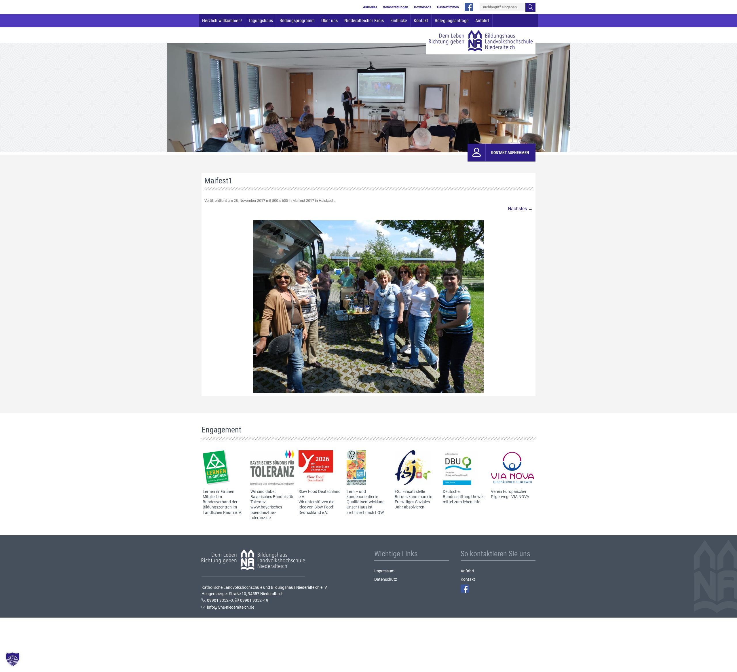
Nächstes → (520, 208)
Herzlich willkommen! (222, 20)
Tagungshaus (260, 20)
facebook (469, 7)
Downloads (422, 7)
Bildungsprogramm (297, 20)
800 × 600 (280, 200)
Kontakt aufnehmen (510, 152)
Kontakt (421, 20)
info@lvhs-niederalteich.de (230, 607)
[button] (12, 659)
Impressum (384, 571)
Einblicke (398, 20)
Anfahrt (482, 20)
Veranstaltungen (395, 7)
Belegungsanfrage (452, 20)
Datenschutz (385, 579)
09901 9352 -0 (220, 600)
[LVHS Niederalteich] (480, 40)
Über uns (329, 20)
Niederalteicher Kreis (364, 20)
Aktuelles (370, 7)
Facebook (465, 588)
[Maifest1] (368, 306)
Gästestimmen (448, 7)
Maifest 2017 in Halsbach (313, 200)
